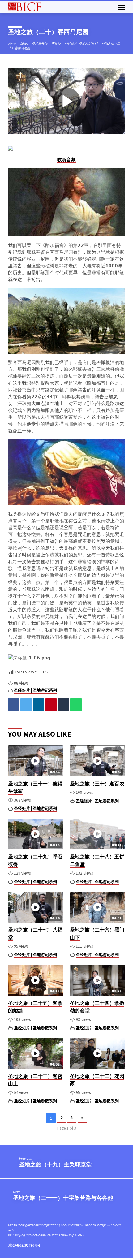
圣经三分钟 (39, 43)
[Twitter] (26, 704)
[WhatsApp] (76, 704)
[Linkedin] (38, 704)
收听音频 (66, 159)
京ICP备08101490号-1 (24, 1245)
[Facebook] (13, 704)
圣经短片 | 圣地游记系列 (81, 43)
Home (12, 43)
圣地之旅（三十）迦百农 (97, 783)
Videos (24, 43)
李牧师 (56, 43)
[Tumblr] (63, 704)
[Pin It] (51, 704)
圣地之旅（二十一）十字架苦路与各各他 (63, 1197)
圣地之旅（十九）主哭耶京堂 (55, 1164)
